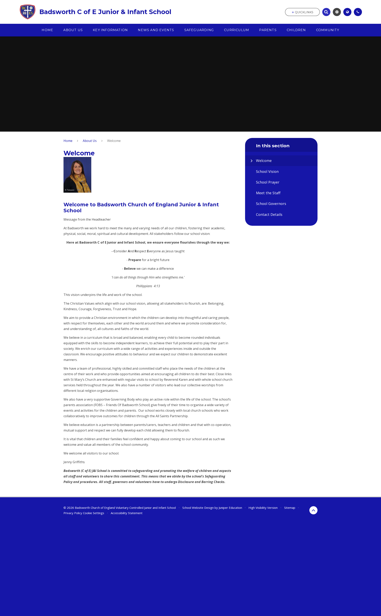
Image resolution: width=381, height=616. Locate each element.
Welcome (114, 141)
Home (68, 141)
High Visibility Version (263, 508)
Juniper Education (230, 508)
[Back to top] (313, 510)
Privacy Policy (73, 513)
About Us (90, 141)
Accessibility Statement (126, 513)
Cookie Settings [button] (93, 513)
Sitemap (289, 508)
